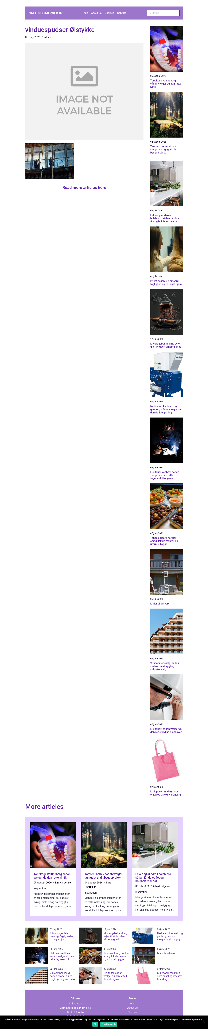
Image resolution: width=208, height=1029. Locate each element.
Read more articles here (84, 187)
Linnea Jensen (63, 882)
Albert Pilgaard (161, 886)
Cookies (109, 12)
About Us (96, 12)
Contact (121, 12)
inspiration (40, 888)
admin (47, 37)
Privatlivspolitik (109, 1024)
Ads (86, 12)
